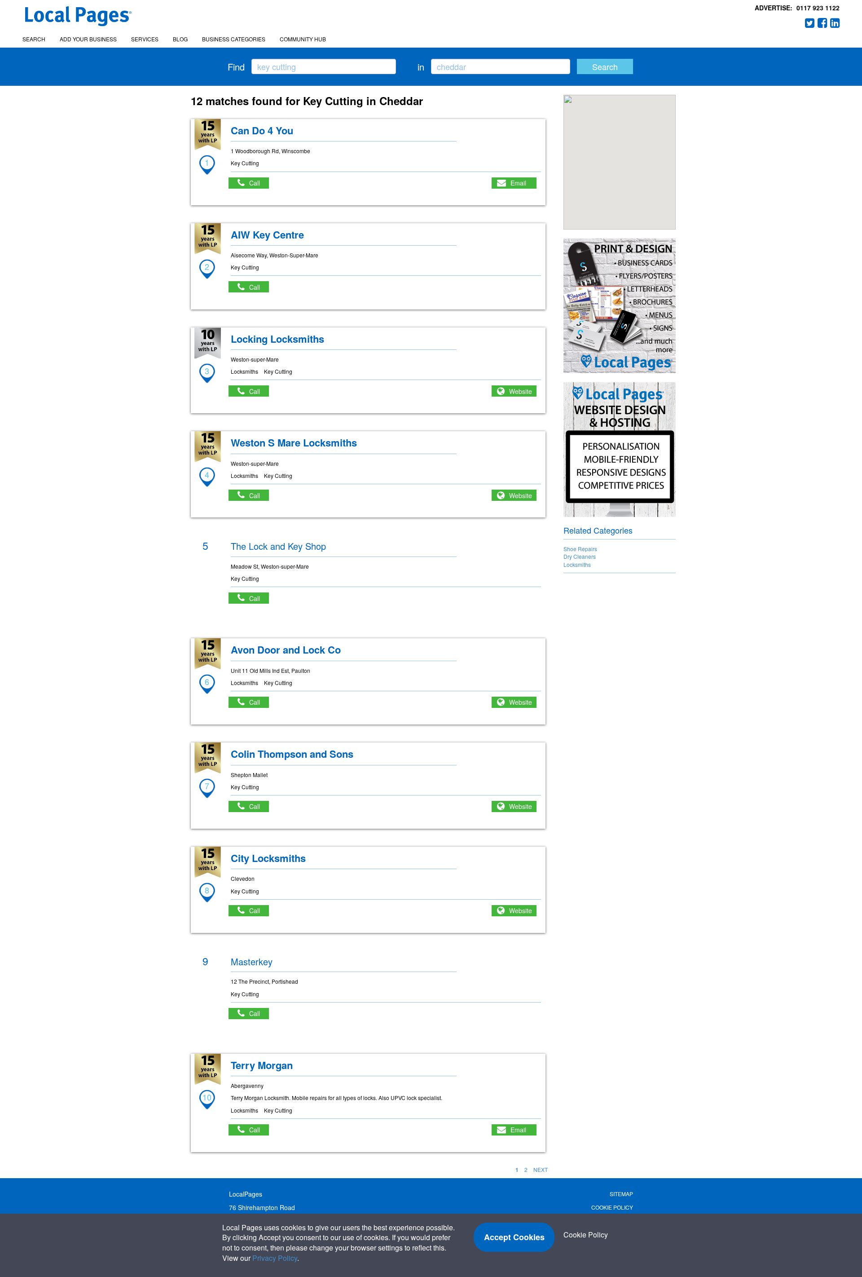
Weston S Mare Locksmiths (294, 442)
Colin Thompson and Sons (292, 754)
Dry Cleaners (579, 556)
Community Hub (303, 39)
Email (518, 182)
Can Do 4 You (262, 130)
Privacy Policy (274, 1258)
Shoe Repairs (580, 548)
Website (520, 391)
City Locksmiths (268, 858)
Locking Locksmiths (277, 338)
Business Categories (233, 39)
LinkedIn (835, 23)
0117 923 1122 (818, 7)
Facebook (822, 23)
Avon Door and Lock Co (286, 649)
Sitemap (621, 1193)
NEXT (540, 1169)
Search (33, 39)
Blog (180, 39)
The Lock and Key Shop (278, 545)
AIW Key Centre (267, 234)
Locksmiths (577, 564)
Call (259, 182)
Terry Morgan (262, 1065)
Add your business (88, 39)
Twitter (809, 23)
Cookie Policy (612, 1207)
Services (144, 39)
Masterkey (252, 961)
